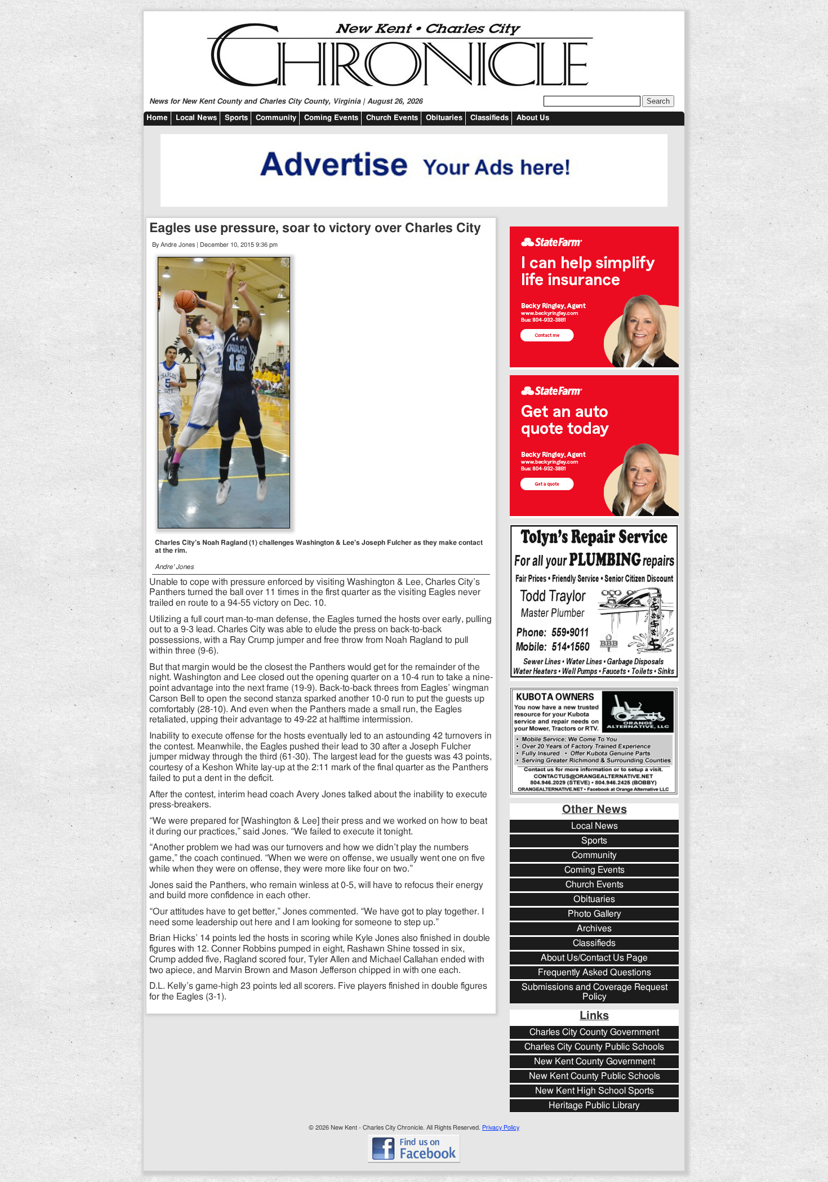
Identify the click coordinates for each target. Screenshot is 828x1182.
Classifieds (489, 118)
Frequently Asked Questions (594, 972)
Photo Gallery (594, 914)
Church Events (392, 118)
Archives (594, 929)
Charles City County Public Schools (594, 1047)
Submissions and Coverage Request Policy (594, 992)
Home (157, 118)
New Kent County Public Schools (594, 1076)
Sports (236, 118)
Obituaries (444, 118)
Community (276, 118)
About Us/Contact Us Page (594, 958)
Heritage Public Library (594, 1105)
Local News (196, 118)
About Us (533, 118)
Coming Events (331, 118)
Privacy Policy (500, 1128)
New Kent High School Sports (594, 1091)
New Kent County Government (594, 1061)
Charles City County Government (594, 1032)
